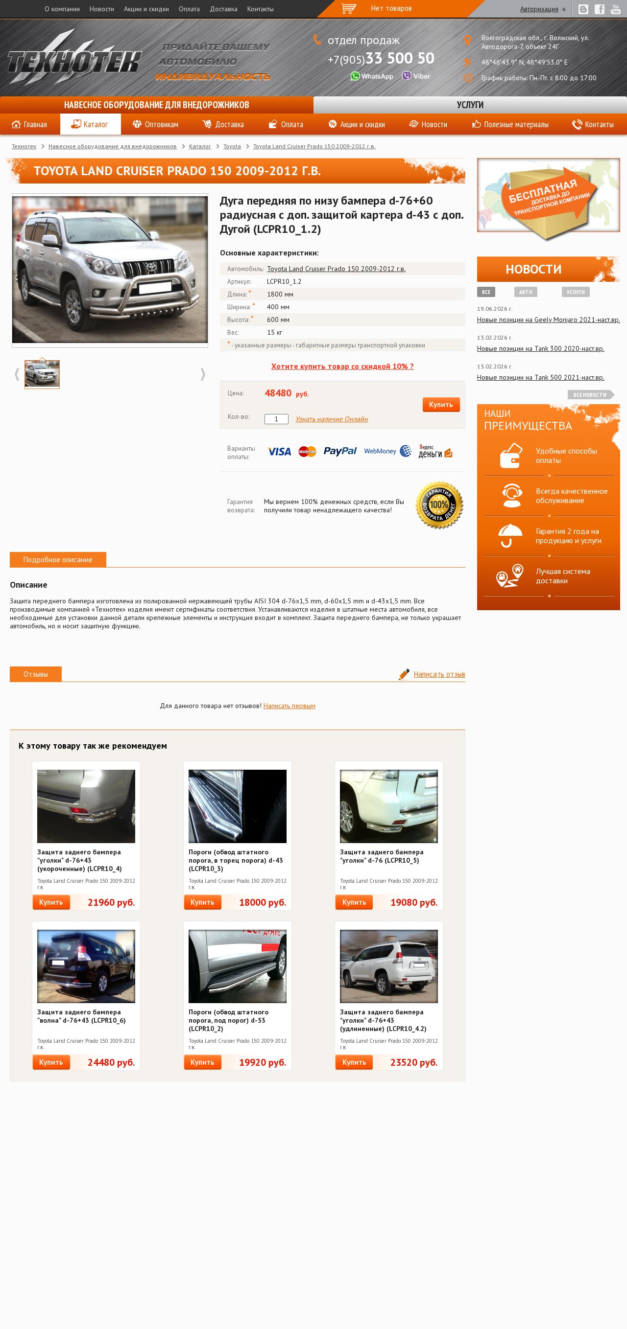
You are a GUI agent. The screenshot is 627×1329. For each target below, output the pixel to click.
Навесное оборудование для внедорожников (156, 105)
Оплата (189, 8)
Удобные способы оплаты (566, 455)
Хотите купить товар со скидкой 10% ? (342, 366)
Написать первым (289, 705)
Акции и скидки (146, 8)
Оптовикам (161, 124)
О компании (62, 8)
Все (486, 292)
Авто (525, 292)
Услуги (470, 105)
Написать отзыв (439, 674)
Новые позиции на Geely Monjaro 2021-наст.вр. (548, 319)
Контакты (260, 8)
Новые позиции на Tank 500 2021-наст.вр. (540, 377)
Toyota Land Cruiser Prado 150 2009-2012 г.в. (314, 146)
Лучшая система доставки (563, 575)
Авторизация (539, 9)
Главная (35, 124)
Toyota (232, 146)
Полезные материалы (516, 124)
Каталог (96, 124)
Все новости (590, 394)
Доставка (224, 8)
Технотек (24, 146)
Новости (102, 8)
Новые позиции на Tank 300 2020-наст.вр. (540, 348)
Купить (441, 404)
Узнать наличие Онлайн (331, 419)
